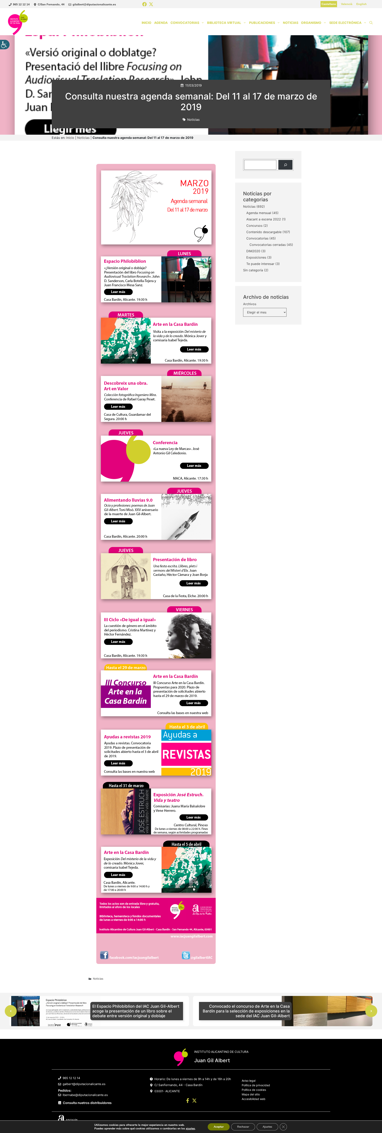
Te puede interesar (260, 264)
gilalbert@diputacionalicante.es (94, 4)
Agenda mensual (258, 213)
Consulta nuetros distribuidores (87, 1103)
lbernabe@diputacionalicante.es (85, 1095)
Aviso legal (248, 1080)
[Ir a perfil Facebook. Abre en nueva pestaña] (187, 1101)
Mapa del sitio (251, 1094)
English (361, 4)
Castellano (329, 4)
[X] (151, 4)
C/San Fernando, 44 (51, 4)
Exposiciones (256, 258)
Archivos (249, 304)
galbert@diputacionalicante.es (84, 1084)
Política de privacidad (256, 1085)
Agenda (161, 23)
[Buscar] (285, 165)
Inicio (146, 23)
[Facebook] (144, 4)
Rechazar (243, 1127)
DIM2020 (253, 251)
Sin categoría (253, 270)
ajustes (190, 1128)
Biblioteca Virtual (224, 23)
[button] (371, 22)
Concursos (254, 226)
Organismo (311, 23)
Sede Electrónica (345, 23)
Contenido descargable (264, 232)
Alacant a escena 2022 (263, 219)
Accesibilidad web (253, 1099)
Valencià (346, 4)
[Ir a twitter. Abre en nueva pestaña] (194, 1101)
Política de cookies (254, 1089)
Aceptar (219, 1127)
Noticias (290, 23)
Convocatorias (185, 23)
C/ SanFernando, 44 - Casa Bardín (178, 1085)
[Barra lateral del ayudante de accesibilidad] (5, 44)
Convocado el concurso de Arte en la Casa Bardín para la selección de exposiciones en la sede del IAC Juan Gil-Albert (246, 1011)
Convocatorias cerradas (267, 245)
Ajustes (267, 1127)
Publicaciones (262, 23)
